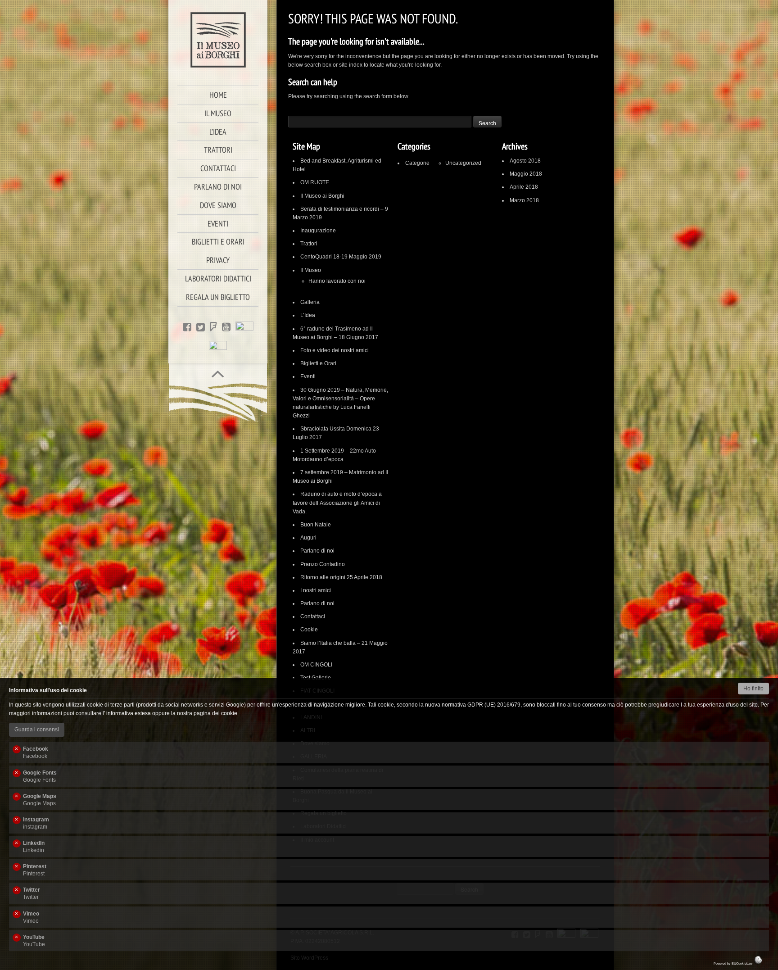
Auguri (308, 538)
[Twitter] (200, 326)
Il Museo (310, 270)
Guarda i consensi (36, 729)
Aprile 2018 (524, 187)
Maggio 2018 (526, 174)
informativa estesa (128, 713)
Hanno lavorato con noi (337, 281)
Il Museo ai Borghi (322, 196)
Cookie (309, 629)
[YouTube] (226, 326)
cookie (229, 713)
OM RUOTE (314, 182)
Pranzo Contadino (322, 564)
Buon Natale (315, 524)
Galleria (310, 302)
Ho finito (753, 688)
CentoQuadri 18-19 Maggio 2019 (340, 257)
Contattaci (312, 616)
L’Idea (307, 315)
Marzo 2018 (524, 200)
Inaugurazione (318, 230)
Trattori (308, 243)
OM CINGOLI (316, 665)
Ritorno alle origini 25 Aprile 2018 (341, 577)
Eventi (308, 376)
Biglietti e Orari (318, 363)
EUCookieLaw (742, 963)
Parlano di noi (317, 551)
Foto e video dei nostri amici (334, 350)
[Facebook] (187, 326)
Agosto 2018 (525, 161)
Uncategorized (463, 163)
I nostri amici (315, 590)
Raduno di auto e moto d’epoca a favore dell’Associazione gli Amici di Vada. (337, 502)
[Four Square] (213, 326)
